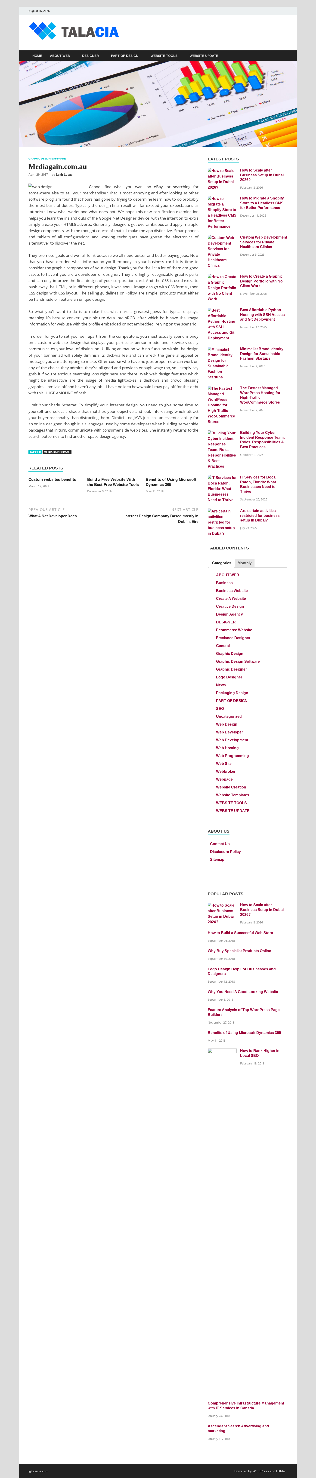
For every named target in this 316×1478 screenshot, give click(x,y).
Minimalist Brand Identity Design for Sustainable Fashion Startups (261, 354)
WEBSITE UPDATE (204, 56)
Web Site (224, 764)
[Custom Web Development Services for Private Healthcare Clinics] (222, 238)
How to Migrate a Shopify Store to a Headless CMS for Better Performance (262, 203)
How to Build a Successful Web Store (240, 933)
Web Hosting (227, 748)
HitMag (281, 1471)
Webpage (224, 779)
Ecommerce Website (234, 630)
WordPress (261, 1471)
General (223, 646)
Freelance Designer (233, 638)
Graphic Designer (231, 669)
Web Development (232, 740)
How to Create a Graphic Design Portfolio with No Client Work (261, 281)
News (221, 685)
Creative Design (230, 606)
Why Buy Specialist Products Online (239, 951)
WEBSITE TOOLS (164, 56)
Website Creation (231, 787)
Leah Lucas (64, 174)
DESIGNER (90, 56)
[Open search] (285, 55)
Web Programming (232, 756)
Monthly (245, 563)
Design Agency (229, 614)
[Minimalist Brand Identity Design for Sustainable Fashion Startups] (222, 349)
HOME (37, 56)
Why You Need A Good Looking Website (243, 992)
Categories (221, 563)
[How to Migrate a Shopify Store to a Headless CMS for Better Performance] (222, 199)
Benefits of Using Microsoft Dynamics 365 (244, 1033)
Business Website (232, 591)
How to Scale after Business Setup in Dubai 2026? (262, 175)
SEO (220, 709)
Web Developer (229, 732)
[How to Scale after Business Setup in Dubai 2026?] (222, 171)
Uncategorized (229, 716)
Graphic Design (229, 654)
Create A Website (231, 599)
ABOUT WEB (60, 56)
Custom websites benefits (52, 479)
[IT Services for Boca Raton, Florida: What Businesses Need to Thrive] (222, 478)
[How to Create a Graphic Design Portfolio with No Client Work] (222, 277)
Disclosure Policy (225, 852)
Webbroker (225, 771)
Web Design (226, 724)
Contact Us (220, 844)
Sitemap (217, 860)
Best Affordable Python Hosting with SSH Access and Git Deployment (262, 315)
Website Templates (232, 795)
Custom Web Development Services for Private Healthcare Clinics (263, 242)
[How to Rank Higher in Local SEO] (222, 1051)
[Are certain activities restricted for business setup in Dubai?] (222, 511)
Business (224, 583)
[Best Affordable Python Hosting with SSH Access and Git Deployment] (222, 310)
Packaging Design (232, 693)
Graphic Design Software (47, 158)
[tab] (221, 563)
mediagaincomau (57, 452)
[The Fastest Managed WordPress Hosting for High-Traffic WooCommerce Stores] (222, 388)
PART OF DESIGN (124, 56)
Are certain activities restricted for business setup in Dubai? (260, 515)
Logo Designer (229, 677)
